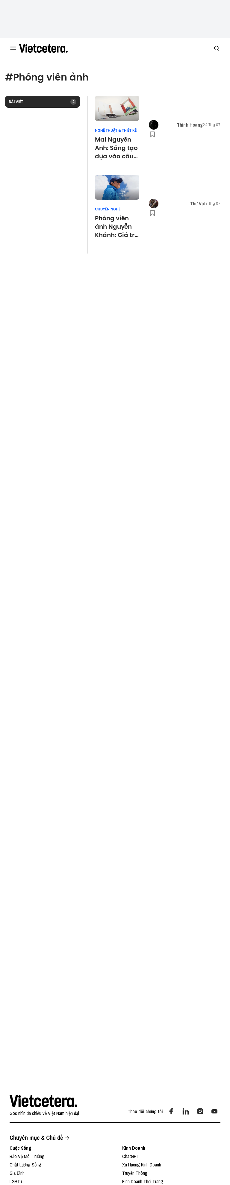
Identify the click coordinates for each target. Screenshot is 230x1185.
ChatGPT (130, 1156)
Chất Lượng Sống (25, 1164)
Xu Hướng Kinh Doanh (141, 1164)
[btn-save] (152, 134)
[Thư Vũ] (153, 203)
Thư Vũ (197, 204)
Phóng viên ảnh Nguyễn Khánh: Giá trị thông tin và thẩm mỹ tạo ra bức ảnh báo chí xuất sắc (115, 226)
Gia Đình (17, 1173)
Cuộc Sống (20, 1148)
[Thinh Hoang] (153, 125)
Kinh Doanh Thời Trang (142, 1181)
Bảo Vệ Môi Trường (27, 1156)
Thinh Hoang (190, 125)
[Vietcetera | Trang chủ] (43, 48)
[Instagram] (200, 1111)
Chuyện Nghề (107, 209)
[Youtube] (214, 1111)
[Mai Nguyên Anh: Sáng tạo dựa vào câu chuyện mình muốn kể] (117, 108)
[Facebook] (171, 1111)
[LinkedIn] (186, 1111)
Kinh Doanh (133, 1148)
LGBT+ (16, 1181)
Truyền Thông (135, 1173)
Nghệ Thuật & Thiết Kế (116, 130)
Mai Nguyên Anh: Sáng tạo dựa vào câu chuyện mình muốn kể (116, 147)
